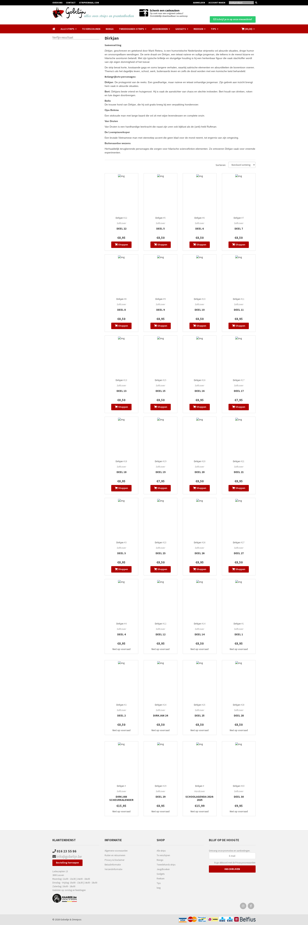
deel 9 (160, 309)
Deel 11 (239, 309)
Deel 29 (160, 796)
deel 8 (121, 309)
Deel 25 (199, 715)
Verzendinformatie (113, 869)
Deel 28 (239, 715)
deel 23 (160, 553)
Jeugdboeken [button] (160, 29)
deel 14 (199, 634)
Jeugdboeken (163, 869)
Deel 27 (239, 553)
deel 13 (121, 391)
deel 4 (121, 634)
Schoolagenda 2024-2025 (199, 798)
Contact (71, 2)
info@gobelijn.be (69, 856)
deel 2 (121, 715)
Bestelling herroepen (67, 862)
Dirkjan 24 (160, 715)
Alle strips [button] (68, 29)
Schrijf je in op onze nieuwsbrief (234, 19)
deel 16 (199, 391)
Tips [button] (214, 29)
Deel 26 (199, 553)
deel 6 (199, 228)
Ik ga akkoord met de (234, 862)
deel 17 (239, 391)
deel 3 (121, 553)
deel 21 (239, 472)
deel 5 (160, 228)
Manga (110, 29)
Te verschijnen (91, 29)
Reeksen (161, 878)
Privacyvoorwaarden (245, 862)
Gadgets (161, 873)
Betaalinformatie (113, 864)
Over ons (57, 2)
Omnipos (76, 919)
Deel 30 (239, 796)
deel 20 (199, 472)
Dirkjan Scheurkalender (121, 798)
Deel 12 (160, 634)
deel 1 (239, 634)
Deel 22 (121, 228)
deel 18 (121, 472)
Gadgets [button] (180, 29)
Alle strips (161, 850)
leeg (159, 887)
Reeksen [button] (199, 29)
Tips (159, 883)
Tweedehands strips (166, 864)
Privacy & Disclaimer (114, 860)
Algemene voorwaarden (116, 850)
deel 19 (160, 472)
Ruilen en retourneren (115, 855)
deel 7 (239, 228)
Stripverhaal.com (89, 2)
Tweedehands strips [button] (132, 29)
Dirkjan (119, 217)
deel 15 (160, 391)
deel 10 (199, 309)
